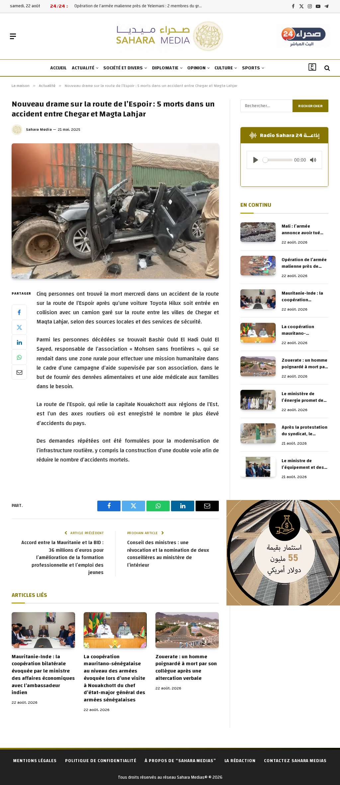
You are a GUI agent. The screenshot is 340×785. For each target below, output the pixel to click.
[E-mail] (19, 372)
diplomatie (165, 68)
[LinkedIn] (19, 342)
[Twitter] (19, 327)
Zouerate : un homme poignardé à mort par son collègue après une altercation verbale (186, 667)
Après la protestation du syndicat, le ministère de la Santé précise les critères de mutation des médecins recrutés (304, 430)
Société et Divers (123, 68)
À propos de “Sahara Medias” (180, 761)
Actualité (83, 68)
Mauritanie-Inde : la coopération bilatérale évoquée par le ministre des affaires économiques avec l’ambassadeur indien (43, 675)
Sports (251, 68)
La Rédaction (240, 761)
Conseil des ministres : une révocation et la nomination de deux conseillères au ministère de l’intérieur (168, 554)
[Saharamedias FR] (170, 36)
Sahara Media (39, 129)
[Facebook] (19, 312)
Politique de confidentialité (100, 761)
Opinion (196, 68)
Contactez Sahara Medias (295, 761)
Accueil (58, 68)
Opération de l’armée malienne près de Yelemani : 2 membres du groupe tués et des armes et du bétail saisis (140, 6)
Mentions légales (35, 761)
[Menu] (13, 36)
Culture (223, 68)
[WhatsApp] (19, 357)
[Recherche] (326, 68)
